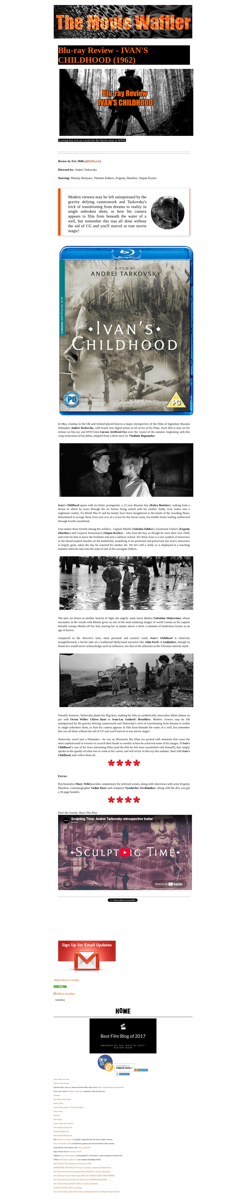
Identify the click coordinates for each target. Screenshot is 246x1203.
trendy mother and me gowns (63, 1123)
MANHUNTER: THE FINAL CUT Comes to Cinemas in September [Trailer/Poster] (82, 1168)
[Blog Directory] (141, 1070)
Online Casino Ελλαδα (61, 1083)
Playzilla (56, 1115)
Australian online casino (75, 1091)
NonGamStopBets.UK (61, 1131)
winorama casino (74, 1151)
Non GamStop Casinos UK (63, 1127)
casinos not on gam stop (65, 1139)
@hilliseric (93, 161)
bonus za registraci (83, 1147)
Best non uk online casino (62, 1143)
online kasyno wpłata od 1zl (68, 1160)
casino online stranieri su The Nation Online (68, 1107)
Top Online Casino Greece (62, 1099)
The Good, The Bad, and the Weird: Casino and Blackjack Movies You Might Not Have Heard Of (86, 1192)
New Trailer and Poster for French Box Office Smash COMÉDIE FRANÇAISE (80, 1180)
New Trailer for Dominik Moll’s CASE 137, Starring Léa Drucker (76, 1184)
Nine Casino (58, 1119)
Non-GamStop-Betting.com (63, 1135)
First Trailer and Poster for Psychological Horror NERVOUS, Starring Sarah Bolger (82, 1172)
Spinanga (57, 1095)
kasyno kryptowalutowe (68, 1155)
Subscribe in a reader (66, 980)
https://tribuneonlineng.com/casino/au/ (111, 1087)
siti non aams (58, 1111)
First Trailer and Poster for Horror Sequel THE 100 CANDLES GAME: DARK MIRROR (84, 1176)
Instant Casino (58, 1103)
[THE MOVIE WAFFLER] (60, 987)
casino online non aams (61, 1079)
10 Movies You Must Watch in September (68, 1188)
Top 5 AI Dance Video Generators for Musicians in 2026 (72, 1164)
